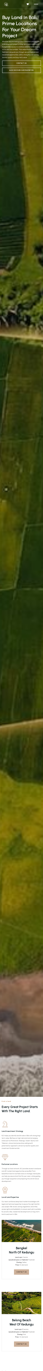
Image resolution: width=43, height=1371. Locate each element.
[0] (27, 4)
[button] (36, 4)
